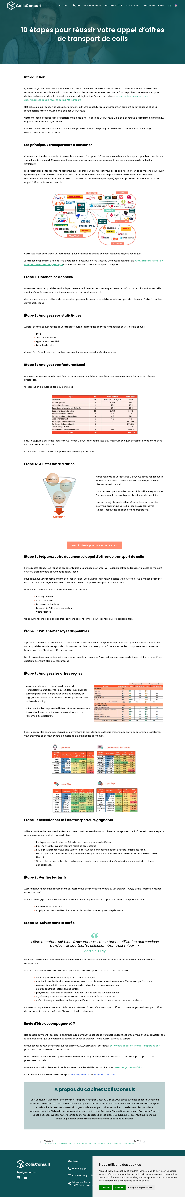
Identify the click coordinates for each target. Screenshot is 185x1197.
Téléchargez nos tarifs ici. (128, 1067)
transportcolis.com (104, 1074)
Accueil (63, 5)
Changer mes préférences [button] (140, 1187)
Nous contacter (154, 5)
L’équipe (76, 5)
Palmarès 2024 (113, 5)
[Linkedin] (18, 1178)
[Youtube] (25, 1178)
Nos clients (133, 5)
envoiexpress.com (80, 1074)
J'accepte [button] (105, 1187)
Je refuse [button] (119, 1187)
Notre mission (92, 5)
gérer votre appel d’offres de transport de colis (135, 1045)
